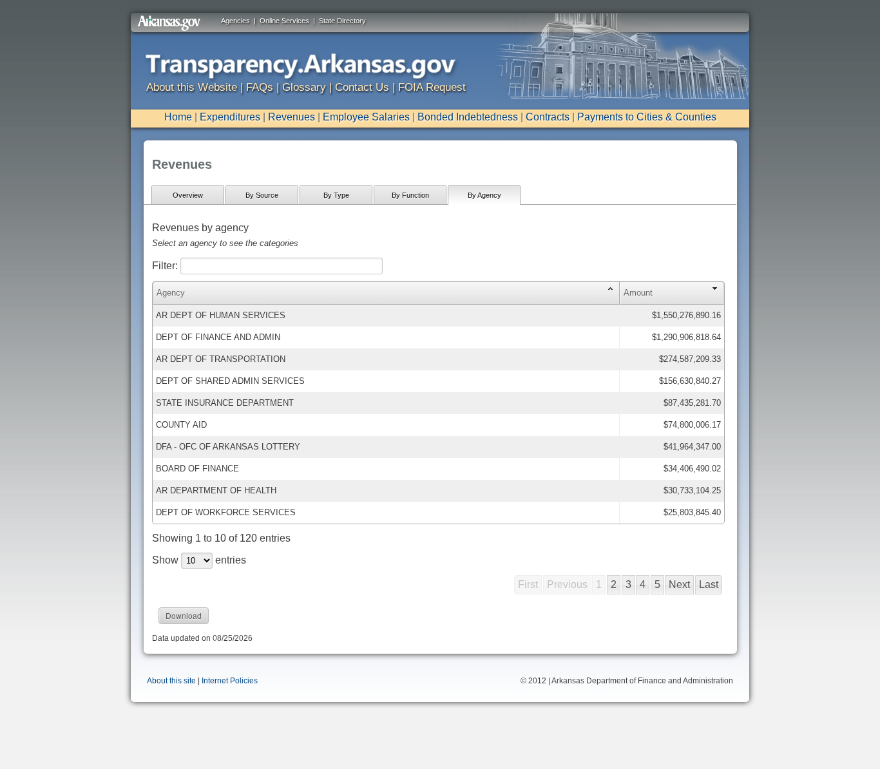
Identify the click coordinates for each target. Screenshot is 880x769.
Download (184, 615)
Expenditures (230, 116)
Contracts (547, 116)
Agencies (235, 20)
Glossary (304, 87)
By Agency (484, 195)
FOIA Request (432, 87)
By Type (336, 195)
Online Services (284, 20)
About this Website (191, 87)
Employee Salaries (366, 116)
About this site (171, 680)
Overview (188, 195)
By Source (261, 195)
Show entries (199, 560)
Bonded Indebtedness (467, 116)
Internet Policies (230, 680)
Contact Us (362, 87)
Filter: (166, 265)
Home (178, 116)
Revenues (291, 116)
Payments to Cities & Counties (646, 116)
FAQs (259, 87)
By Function (410, 195)
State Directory (342, 20)
